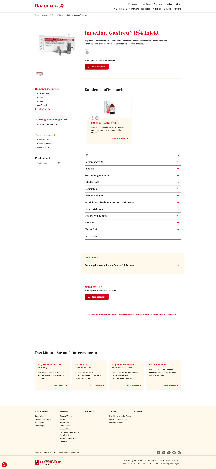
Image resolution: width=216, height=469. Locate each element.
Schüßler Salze (42, 105)
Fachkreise (135, 4)
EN (180, 4)
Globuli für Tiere (43, 140)
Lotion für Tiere (43, 147)
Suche (148, 4)
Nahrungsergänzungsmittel (47, 124)
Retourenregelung (116, 422)
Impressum (63, 453)
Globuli (40, 98)
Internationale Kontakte (118, 419)
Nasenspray (41, 101)
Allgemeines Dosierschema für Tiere (124, 366)
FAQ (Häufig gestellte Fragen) (120, 416)
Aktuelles (157, 9)
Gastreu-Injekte (58, 15)
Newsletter (158, 4)
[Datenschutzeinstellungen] (4, 464)
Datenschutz (74, 453)
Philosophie (39, 422)
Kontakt (169, 4)
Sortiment (134, 9)
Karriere (177, 9)
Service (167, 9)
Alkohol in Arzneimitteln (83, 366)
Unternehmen (120, 9)
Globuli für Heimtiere (45, 144)
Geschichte (39, 416)
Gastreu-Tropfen (43, 94)
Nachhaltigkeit (40, 426)
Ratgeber (145, 9)
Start (37, 15)
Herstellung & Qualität (43, 419)
